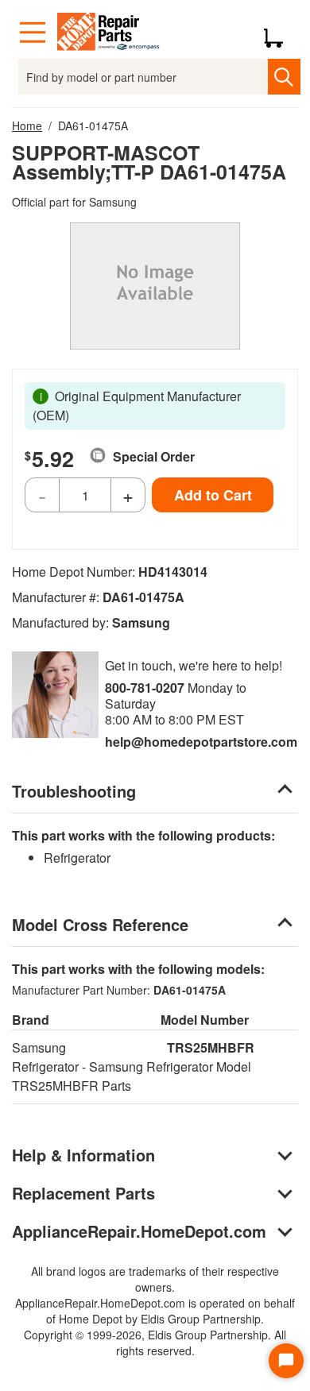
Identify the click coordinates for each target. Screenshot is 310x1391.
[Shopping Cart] (279, 32)
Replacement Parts (83, 1192)
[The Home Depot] (109, 32)
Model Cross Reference (100, 924)
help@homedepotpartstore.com (201, 741)
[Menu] (32, 32)
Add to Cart (213, 495)
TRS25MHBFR (210, 1047)
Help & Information (83, 1154)
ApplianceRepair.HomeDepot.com (139, 1230)
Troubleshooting (74, 790)
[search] (284, 77)
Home (27, 125)
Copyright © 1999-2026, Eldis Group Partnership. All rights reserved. (155, 1342)
